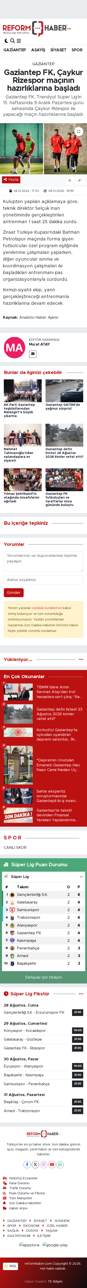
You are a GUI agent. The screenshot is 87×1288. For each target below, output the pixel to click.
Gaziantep (43, 64)
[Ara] (12, 41)
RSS (12, 1266)
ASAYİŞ (38, 50)
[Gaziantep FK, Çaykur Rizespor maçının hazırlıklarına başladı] (43, 149)
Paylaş (14, 179)
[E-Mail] (32, 354)
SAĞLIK (13, 1230)
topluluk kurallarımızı (47, 608)
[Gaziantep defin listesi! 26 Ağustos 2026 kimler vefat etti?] (64, 435)
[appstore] (30, 1246)
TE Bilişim (55, 1281)
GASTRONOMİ (18, 1236)
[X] (35, 1164)
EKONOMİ (31, 1225)
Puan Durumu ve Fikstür (27, 1193)
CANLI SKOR (15, 847)
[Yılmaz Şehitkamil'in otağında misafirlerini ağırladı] (23, 479)
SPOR (77, 50)
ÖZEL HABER (57, 1225)
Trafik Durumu (20, 1188)
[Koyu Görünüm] (6, 41)
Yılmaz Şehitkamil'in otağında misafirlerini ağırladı (21, 497)
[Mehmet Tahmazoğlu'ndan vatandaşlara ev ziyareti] (23, 435)
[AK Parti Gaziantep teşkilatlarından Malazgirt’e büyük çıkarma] (23, 390)
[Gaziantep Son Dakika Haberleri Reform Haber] (37, 29)
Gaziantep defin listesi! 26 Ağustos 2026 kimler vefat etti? (64, 453)
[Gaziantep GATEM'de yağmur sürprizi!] (64, 390)
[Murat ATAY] (14, 347)
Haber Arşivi (18, 1208)
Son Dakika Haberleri (25, 1203)
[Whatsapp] (60, 1164)
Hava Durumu (19, 1183)
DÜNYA (32, 1230)
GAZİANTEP (14, 50)
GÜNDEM (61, 1221)
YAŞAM (51, 1230)
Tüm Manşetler (20, 1198)
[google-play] (55, 1246)
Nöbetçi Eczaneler (23, 1178)
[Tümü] (81, 659)
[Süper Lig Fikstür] (81, 994)
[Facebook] (27, 1164)
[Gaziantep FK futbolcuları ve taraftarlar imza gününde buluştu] (64, 479)
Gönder (14, 592)
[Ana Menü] (19, 41)
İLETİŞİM (43, 1236)
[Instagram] (43, 1164)
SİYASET (58, 50)
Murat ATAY (39, 344)
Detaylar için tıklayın (43, 977)
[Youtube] (52, 1164)
